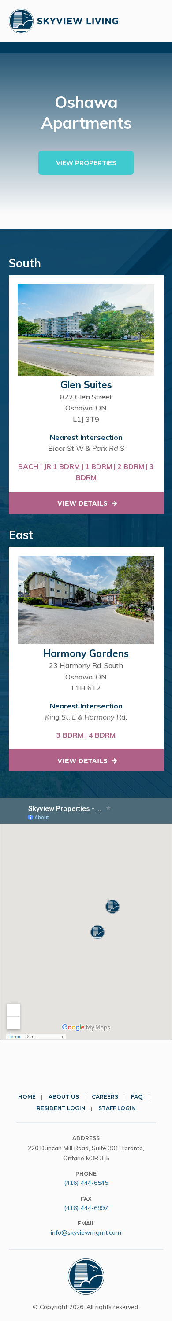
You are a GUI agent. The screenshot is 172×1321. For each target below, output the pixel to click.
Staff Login (117, 1108)
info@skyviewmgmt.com (86, 1232)
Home (27, 1096)
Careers (105, 1096)
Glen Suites (86, 385)
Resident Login (61, 1108)
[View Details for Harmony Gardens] (86, 760)
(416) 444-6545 (86, 1183)
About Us (64, 1096)
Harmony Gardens (86, 653)
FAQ (137, 1096)
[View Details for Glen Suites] (86, 503)
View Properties (86, 163)
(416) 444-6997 (86, 1208)
